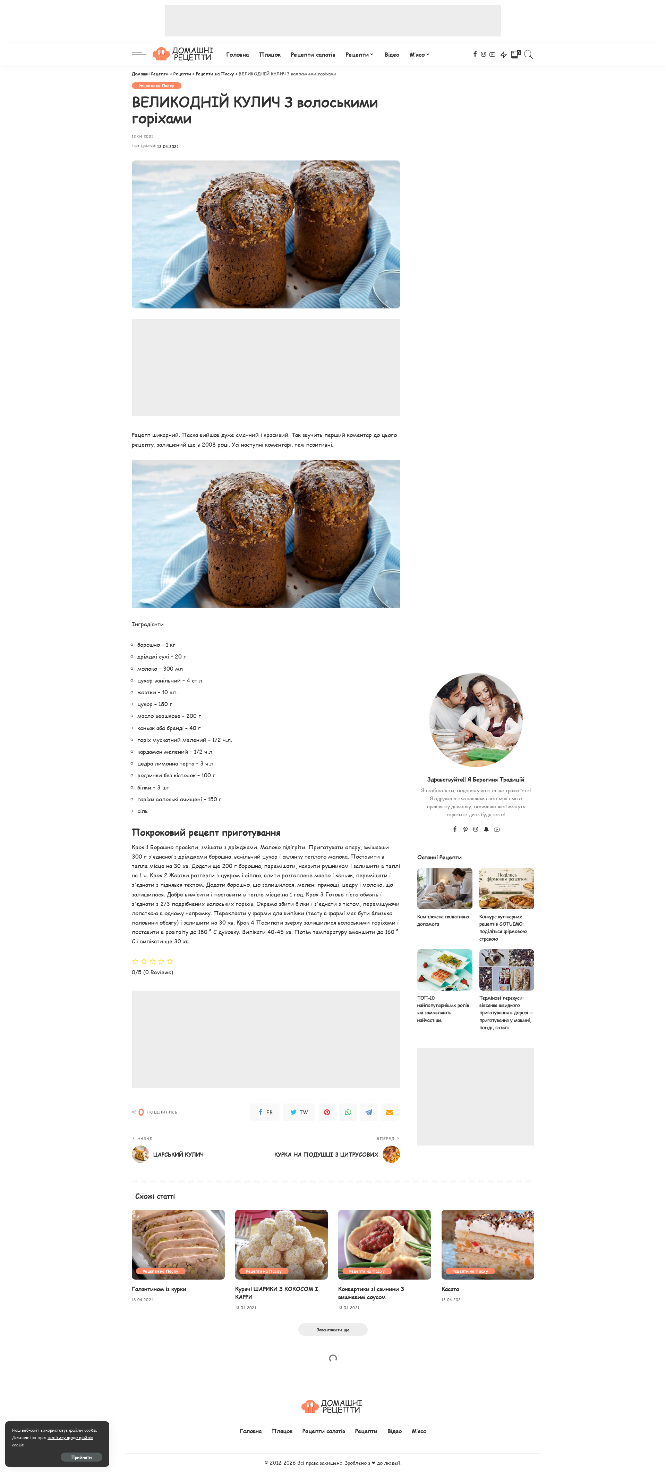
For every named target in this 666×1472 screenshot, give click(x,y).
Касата (450, 1289)
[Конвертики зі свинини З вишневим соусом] (384, 1245)
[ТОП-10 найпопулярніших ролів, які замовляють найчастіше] (444, 970)
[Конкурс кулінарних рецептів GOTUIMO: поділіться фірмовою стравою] (506, 888)
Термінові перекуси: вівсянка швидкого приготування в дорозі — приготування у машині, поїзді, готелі (506, 1013)
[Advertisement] (333, 20)
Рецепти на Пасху (156, 85)
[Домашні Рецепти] (184, 54)
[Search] (528, 54)
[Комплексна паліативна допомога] (444, 888)
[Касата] (488, 1245)
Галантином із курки (159, 1289)
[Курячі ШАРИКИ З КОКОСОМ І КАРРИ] (281, 1245)
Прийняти (81, 1457)
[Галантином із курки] (178, 1245)
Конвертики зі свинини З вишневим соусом (371, 1293)
